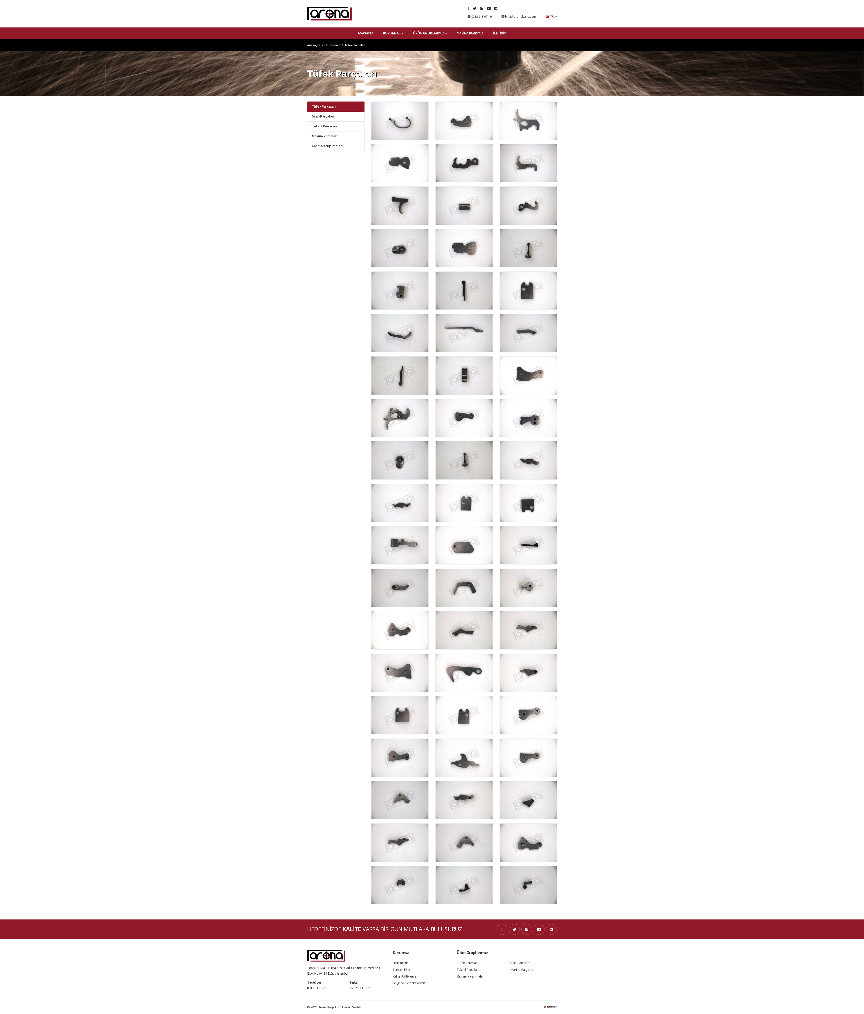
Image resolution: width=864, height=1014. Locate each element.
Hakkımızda (401, 963)
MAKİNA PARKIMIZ (470, 33)
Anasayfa (313, 45)
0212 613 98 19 (360, 988)
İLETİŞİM (499, 33)
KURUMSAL (391, 33)
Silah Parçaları (519, 963)
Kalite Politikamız (404, 976)
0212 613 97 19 (481, 16)
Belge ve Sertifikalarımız (409, 983)
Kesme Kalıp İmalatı (470, 976)
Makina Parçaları (521, 969)
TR (552, 16)
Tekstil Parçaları (467, 969)
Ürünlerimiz (332, 45)
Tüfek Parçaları (467, 963)
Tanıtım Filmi (401, 969)
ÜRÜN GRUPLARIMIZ (428, 33)
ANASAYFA (365, 33)
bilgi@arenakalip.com (520, 16)
